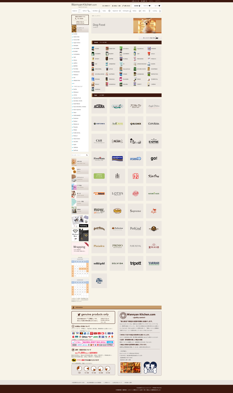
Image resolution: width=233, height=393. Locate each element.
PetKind (75, 121)
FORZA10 (75, 74)
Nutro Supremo (77, 109)
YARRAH (75, 147)
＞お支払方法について (117, 382)
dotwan (75, 60)
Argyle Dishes (76, 42)
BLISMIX (75, 51)
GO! (74, 77)
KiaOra (75, 89)
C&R (74, 57)
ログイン (151, 1)
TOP (93, 15)
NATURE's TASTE (77, 101)
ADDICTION (76, 37)
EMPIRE (75, 66)
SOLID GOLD (76, 138)
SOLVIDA (75, 141)
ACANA (75, 34)
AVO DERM (76, 48)
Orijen (74, 112)
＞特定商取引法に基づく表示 (77, 382)
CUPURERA (76, 54)
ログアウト (157, 1)
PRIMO (75, 130)
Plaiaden (75, 127)
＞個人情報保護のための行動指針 (93, 382)
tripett (74, 144)
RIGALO (75, 135)
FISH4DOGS (76, 71)
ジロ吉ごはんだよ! (77, 86)
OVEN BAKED (76, 115)
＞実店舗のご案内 (128, 382)
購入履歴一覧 (144, 1)
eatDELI (75, 63)
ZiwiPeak (75, 150)
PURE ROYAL (76, 133)
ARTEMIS (75, 45)
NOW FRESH (76, 103)
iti (73, 83)
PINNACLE (76, 124)
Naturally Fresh (77, 98)
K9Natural (75, 92)
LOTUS (75, 95)
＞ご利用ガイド (106, 382)
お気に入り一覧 (135, 1)
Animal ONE (76, 39)
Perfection (75, 118)
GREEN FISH (76, 80)
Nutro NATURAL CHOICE (79, 106)
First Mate (75, 69)
